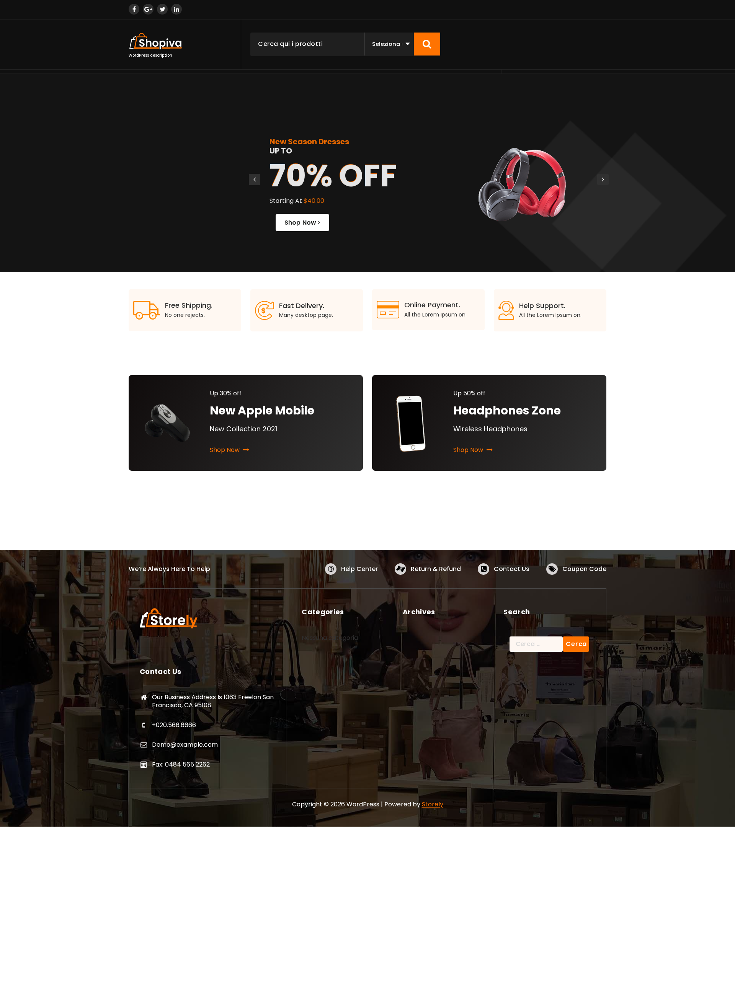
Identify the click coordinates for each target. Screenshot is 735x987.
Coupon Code (584, 568)
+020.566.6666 (174, 725)
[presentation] (254, 179)
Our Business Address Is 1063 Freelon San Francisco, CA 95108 (213, 701)
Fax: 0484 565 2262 (181, 764)
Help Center (359, 568)
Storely (432, 804)
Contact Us (511, 568)
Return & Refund (436, 568)
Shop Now (301, 222)
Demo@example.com (185, 744)
